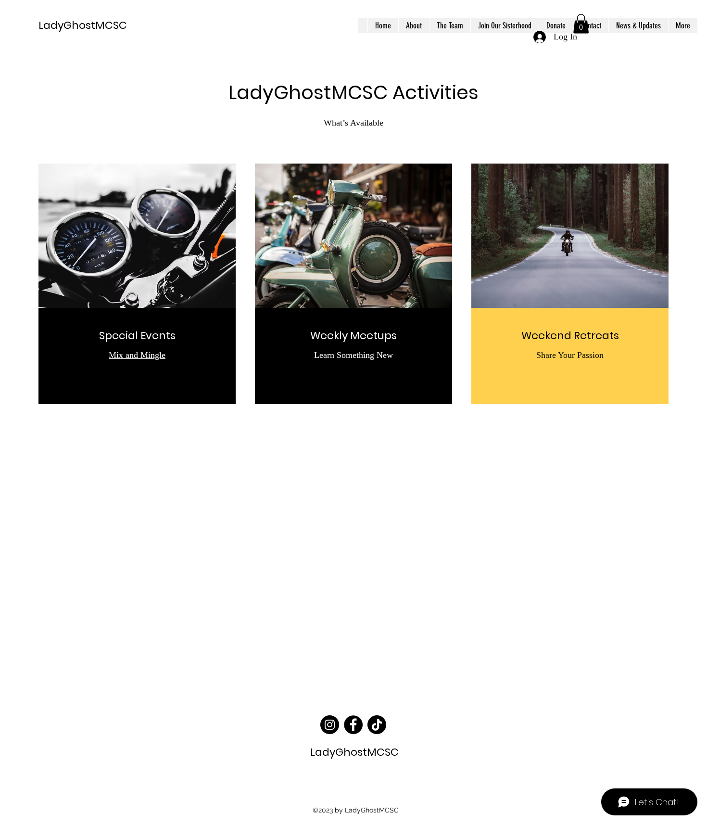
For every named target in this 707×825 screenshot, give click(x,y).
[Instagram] (329, 724)
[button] (581, 24)
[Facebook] (353, 724)
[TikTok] (376, 724)
